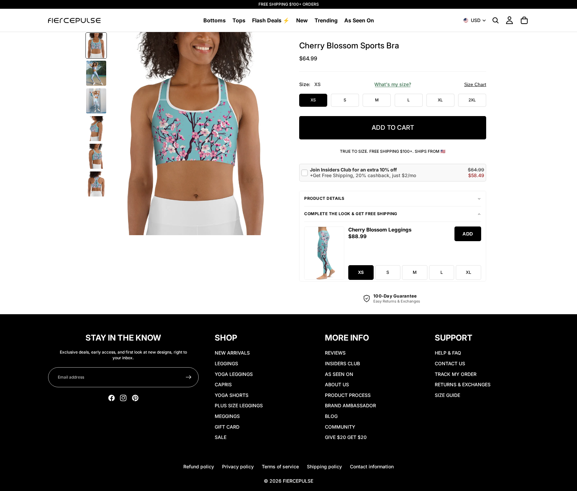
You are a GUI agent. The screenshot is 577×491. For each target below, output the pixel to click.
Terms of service (280, 466)
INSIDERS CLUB (342, 363)
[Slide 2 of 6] (96, 73)
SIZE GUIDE (447, 395)
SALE (220, 437)
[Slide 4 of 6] (96, 128)
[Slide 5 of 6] (96, 156)
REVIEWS (335, 353)
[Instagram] (123, 398)
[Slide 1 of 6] (96, 45)
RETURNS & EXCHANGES (463, 384)
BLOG (331, 416)
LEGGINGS (226, 363)
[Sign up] (189, 377)
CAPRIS (223, 384)
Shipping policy (324, 466)
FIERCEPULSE (298, 481)
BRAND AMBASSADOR (350, 405)
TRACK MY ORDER (455, 374)
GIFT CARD (227, 427)
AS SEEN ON (339, 374)
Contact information (372, 466)
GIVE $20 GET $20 (346, 437)
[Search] (495, 20)
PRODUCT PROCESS (348, 395)
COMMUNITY (340, 427)
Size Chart (475, 84)
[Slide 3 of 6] (96, 100)
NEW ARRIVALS (232, 353)
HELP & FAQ (448, 353)
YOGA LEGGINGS (234, 374)
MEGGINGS (227, 416)
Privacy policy (238, 466)
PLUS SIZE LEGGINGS (239, 405)
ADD (467, 233)
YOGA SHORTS (231, 395)
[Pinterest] (135, 398)
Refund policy (198, 466)
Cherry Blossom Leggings (379, 229)
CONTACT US (450, 363)
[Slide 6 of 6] (96, 183)
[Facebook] (112, 398)
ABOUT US (337, 384)
